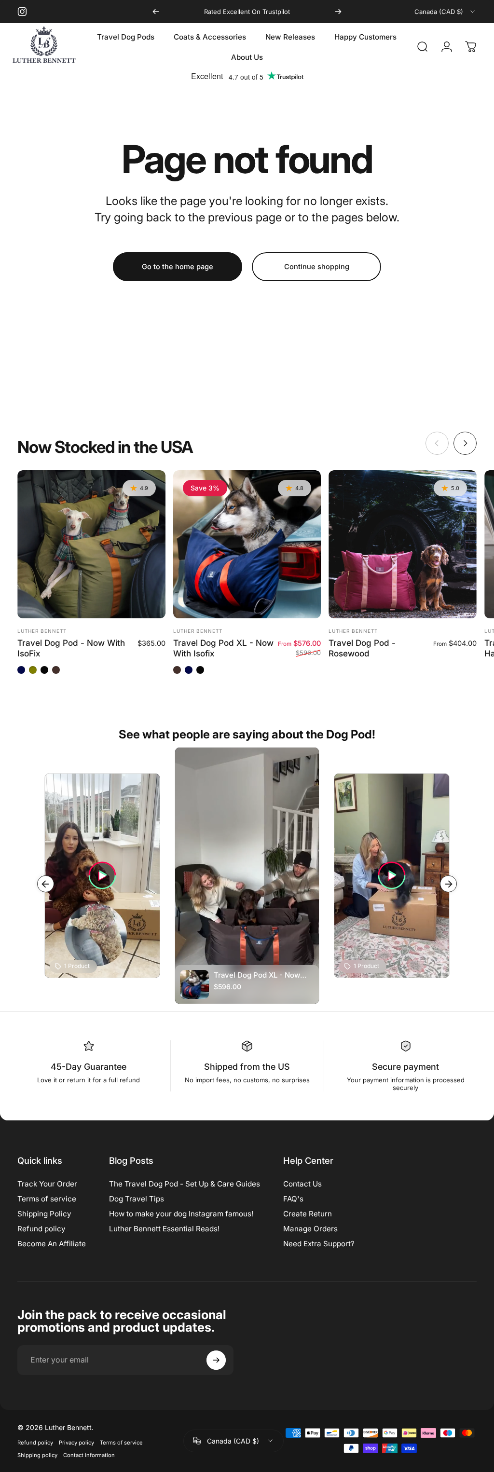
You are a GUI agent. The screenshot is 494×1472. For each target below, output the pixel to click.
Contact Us (302, 1183)
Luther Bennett (42, 631)
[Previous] (155, 11)
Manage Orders (310, 1228)
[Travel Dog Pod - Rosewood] (403, 544)
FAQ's (293, 1198)
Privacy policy (76, 1442)
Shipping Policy (44, 1213)
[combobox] (445, 11)
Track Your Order (47, 1183)
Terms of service (46, 1198)
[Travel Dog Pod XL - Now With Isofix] (247, 544)
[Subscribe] (216, 1360)
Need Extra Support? (319, 1243)
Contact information (89, 1455)
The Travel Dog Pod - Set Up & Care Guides (184, 1183)
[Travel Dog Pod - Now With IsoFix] (91, 544)
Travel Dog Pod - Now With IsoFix (71, 648)
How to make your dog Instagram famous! (181, 1213)
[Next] (338, 11)
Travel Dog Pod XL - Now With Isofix (223, 648)
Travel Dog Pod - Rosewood (362, 648)
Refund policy (41, 1228)
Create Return (307, 1213)
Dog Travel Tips (136, 1198)
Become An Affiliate (51, 1243)
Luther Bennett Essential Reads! (164, 1228)
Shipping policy (37, 1455)
